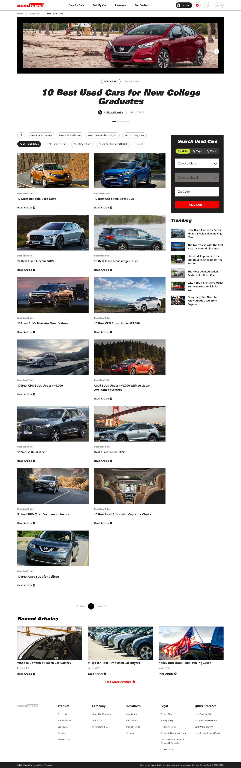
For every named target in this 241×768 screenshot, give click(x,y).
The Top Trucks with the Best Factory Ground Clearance (205, 246)
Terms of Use (167, 714)
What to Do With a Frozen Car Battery (44, 663)
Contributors (132, 720)
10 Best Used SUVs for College (38, 577)
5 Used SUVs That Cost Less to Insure (43, 514)
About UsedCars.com (101, 714)
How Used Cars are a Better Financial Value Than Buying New (205, 233)
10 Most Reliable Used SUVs (36, 199)
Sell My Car (99, 5)
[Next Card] (216, 51)
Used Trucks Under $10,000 (207, 733)
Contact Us (97, 720)
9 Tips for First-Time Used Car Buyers (114, 663)
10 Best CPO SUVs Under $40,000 (40, 386)
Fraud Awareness (168, 726)
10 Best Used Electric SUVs (35, 261)
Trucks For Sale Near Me (206, 720)
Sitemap (130, 733)
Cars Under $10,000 (204, 726)
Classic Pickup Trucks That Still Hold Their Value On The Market (205, 260)
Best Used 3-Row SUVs (109, 452)
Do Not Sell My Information (173, 733)
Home (20, 13)
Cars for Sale (76, 5)
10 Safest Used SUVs (31, 452)
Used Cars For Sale (203, 714)
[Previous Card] (25, 51)
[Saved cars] (207, 5)
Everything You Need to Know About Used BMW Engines (202, 300)
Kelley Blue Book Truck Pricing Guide (185, 663)
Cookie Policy (167, 749)
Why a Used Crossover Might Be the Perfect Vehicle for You (205, 286)
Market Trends (133, 726)
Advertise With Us (100, 726)
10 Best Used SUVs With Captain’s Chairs (122, 514)
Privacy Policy (167, 720)
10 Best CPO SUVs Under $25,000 (117, 323)
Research (120, 5)
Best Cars (35, 13)
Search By (62, 714)
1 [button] (91, 606)
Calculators (131, 714)
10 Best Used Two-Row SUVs (114, 199)
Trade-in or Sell (65, 720)
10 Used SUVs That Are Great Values (42, 323)
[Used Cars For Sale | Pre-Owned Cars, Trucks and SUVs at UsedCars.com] (30, 5)
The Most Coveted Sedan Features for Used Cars (203, 273)
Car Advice (63, 726)
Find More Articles (118, 682)
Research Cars (64, 739)
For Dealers (142, 5)
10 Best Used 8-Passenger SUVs (116, 261)
